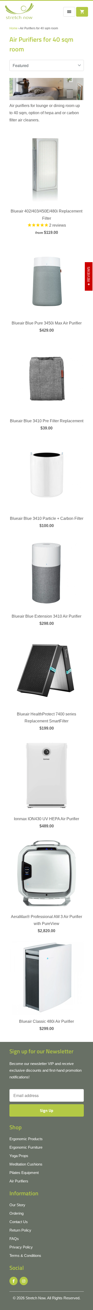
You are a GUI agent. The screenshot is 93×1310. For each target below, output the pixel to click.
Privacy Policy (21, 1247)
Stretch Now (35, 1298)
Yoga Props (18, 1156)
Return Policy (20, 1230)
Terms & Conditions (25, 1255)
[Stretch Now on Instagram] (24, 1281)
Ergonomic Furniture (25, 1147)
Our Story (17, 1205)
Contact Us (18, 1222)
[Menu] (69, 12)
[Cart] (82, 12)
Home (13, 28)
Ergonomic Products (26, 1139)
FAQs (14, 1239)
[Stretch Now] (19, 12)
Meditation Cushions (25, 1164)
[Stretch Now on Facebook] (13, 1281)
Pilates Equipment (24, 1172)
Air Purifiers (18, 1181)
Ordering (16, 1213)
